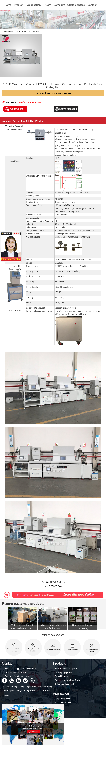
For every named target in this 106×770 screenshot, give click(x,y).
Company (59, 5)
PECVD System (34, 31)
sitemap (5, 695)
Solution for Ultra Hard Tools (67, 680)
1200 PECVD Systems (55, 582)
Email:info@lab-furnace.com (17, 676)
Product (18, 5)
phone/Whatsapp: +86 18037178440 (21, 668)
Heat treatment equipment (66, 668)
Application (34, 5)
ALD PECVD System (55, 586)
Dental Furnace (62, 676)
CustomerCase (76, 5)
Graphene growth (62, 698)
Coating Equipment (21, 31)
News (48, 5)
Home (8, 5)
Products (10, 31)
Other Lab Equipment (64, 684)
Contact (92, 5)
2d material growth (63, 702)
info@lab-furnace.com (30, 102)
